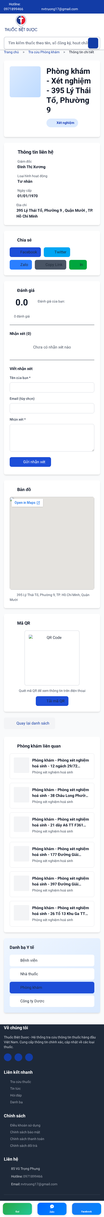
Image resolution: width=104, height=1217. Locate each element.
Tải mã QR (55, 701)
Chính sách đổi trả (23, 1146)
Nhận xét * (18, 419)
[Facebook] (82, 6)
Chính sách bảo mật (25, 1132)
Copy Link (53, 264)
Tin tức (15, 1088)
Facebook (28, 252)
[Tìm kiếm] (93, 43)
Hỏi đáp (16, 1095)
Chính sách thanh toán (27, 1139)
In (81, 264)
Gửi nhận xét (33, 462)
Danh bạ (16, 1102)
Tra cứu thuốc (20, 1082)
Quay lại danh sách (32, 723)
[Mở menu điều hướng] (96, 23)
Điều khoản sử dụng (25, 1125)
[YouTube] (90, 6)
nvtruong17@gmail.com (39, 1184)
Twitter (60, 252)
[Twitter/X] (98, 6)
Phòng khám (31, 987)
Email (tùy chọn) (22, 399)
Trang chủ (11, 52)
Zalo (24, 264)
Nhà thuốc (29, 974)
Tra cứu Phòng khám (43, 52)
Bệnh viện (28, 960)
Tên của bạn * (20, 378)
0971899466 (33, 1176)
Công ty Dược (32, 1001)
